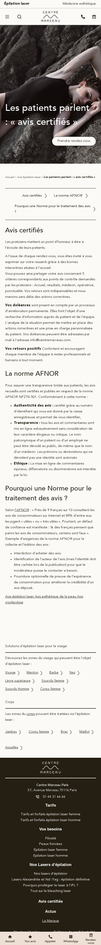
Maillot (84, 731)
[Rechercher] (19, 17)
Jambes (11, 731)
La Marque (50, 921)
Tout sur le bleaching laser (50, 891)
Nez (72, 672)
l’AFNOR (22, 510)
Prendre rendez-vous (74, 141)
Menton (32, 672)
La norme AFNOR (68, 196)
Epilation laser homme (50, 856)
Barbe (53, 672)
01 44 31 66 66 (54, 796)
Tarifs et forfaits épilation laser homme (50, 820)
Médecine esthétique (79, 4)
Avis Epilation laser (29, 177)
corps (31, 714)
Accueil (9, 177)
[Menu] (7, 17)
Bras (64, 731)
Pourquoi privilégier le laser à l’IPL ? (50, 885)
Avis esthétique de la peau (56, 597)
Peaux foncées (50, 844)
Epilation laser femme (51, 850)
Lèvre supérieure (18, 680)
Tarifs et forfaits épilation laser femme (50, 814)
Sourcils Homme (17, 689)
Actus (50, 911)
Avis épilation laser (20, 597)
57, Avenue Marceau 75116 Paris (52, 790)
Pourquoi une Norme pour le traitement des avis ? (52, 209)
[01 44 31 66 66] (37, 796)
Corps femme (50, 689)
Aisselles (11, 747)
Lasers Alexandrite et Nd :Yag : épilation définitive (51, 879)
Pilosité (50, 838)
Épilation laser (17, 4)
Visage (10, 672)
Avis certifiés (32, 196)
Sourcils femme (53, 680)
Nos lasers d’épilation (50, 874)
